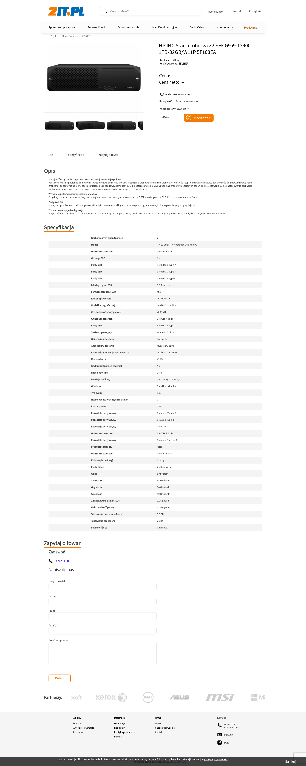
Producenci (250, 27)
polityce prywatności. (216, 759)
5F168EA (86, 36)
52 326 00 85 (229, 724)
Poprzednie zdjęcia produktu (47, 124)
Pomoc (118, 736)
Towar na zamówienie (187, 101)
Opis (50, 155)
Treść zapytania (58, 640)
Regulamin (119, 727)
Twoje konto (215, 11)
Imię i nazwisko (58, 581)
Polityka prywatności (125, 732)
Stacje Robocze (70, 36)
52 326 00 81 (62, 560)
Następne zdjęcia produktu (139, 124)
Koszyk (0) (255, 11)
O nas (158, 723)
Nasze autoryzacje (165, 727)
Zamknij (290, 761)
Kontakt (238, 11)
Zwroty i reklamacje (83, 727)
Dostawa (78, 723)
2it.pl (53, 36)
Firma (52, 596)
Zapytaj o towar (108, 155)
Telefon (53, 625)
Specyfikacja (76, 155)
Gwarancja (119, 723)
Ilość (164, 116)
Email (52, 610)
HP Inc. (177, 60)
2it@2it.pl (228, 734)
